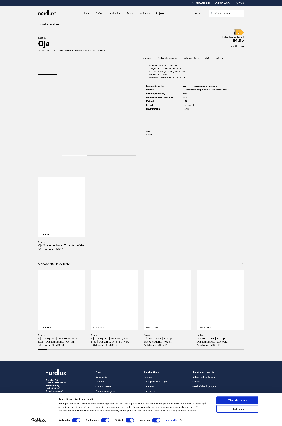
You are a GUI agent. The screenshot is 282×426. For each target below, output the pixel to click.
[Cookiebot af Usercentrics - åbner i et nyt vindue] (39, 420)
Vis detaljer (172, 420)
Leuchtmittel (114, 13)
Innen (87, 13)
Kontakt (148, 376)
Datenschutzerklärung (203, 376)
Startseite (43, 24)
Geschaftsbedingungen (204, 386)
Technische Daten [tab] (191, 58)
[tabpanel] (193, 91)
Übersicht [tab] (147, 58)
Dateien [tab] (219, 58)
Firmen (99, 372)
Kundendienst (152, 372)
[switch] (105, 420)
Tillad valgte (237, 409)
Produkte (54, 24)
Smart (130, 13)
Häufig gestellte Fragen (155, 381)
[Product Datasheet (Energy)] (232, 37)
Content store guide (105, 391)
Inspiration (144, 13)
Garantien (149, 386)
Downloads (101, 376)
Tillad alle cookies (237, 400)
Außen (99, 13)
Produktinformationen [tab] (167, 58)
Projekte (160, 13)
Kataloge (99, 381)
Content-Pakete (103, 386)
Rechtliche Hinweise (203, 372)
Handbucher (150, 391)
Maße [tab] (207, 58)
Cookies (196, 381)
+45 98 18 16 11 (54, 388)
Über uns (197, 13)
